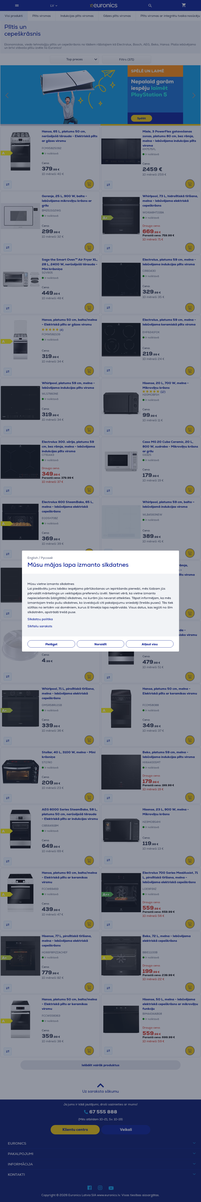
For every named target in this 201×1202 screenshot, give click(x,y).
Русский (47, 558)
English (32, 558)
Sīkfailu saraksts (39, 626)
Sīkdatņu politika (40, 619)
